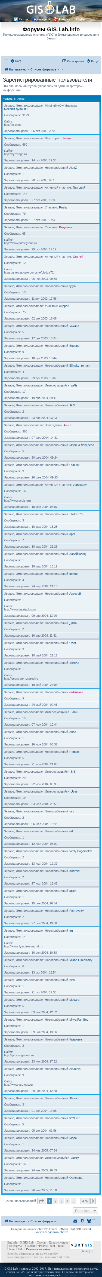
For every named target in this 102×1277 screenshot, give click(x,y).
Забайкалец (77, 553)
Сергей (78, 256)
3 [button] (61, 1201)
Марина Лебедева (81, 445)
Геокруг (87, 1251)
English (80, 19)
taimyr (67, 138)
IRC (20, 1249)
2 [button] (55, 1201)
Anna (72, 731)
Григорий (79, 187)
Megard (74, 999)
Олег (72, 642)
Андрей (64, 306)
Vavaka (74, 325)
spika (72, 890)
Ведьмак (65, 227)
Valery (75, 1157)
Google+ (64, 19)
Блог (12, 1249)
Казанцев (75, 1039)
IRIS (72, 405)
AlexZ (73, 167)
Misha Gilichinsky (80, 960)
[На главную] (51, 7)
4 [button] (67, 1201)
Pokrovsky (76, 910)
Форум (43, 1245)
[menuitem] (15, 61)
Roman (74, 751)
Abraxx (74, 1098)
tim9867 (74, 1118)
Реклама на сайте (38, 1249)
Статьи (41, 1242)
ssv (71, 811)
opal (72, 534)
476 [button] (85, 1201)
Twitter (23, 19)
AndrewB (75, 871)
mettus (73, 573)
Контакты (15, 1245)
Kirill (72, 979)
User (74, 791)
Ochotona (75, 1177)
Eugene (74, 345)
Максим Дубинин (15, 108)
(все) (52, 1245)
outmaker (76, 692)
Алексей (75, 593)
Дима (73, 623)
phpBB (42, 1228)
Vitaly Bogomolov (80, 851)
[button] (41, 1201)
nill (71, 831)
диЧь (74, 385)
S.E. (73, 771)
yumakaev (80, 484)
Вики (61, 1245)
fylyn (72, 286)
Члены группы (14, 98)
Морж (73, 1138)
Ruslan (63, 207)
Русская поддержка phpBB (51, 1231)
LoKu (74, 712)
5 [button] (73, 1201)
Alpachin (75, 1068)
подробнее (67, 1275)
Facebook (43, 19)
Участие (29, 1245)
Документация (58, 1242)
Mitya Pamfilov (78, 1019)
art (71, 930)
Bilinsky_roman (79, 365)
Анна (67, 425)
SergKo (74, 662)
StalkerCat (76, 514)
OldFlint (74, 464)
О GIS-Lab (27, 1242)
